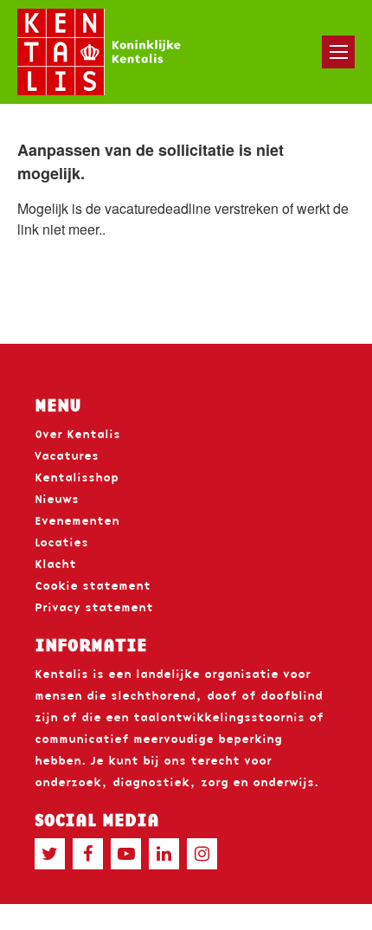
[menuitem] (338, 52)
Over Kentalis (77, 433)
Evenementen (77, 520)
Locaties (61, 542)
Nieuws (57, 498)
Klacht (55, 563)
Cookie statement (93, 585)
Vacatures (67, 455)
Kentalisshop (77, 477)
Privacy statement (94, 607)
